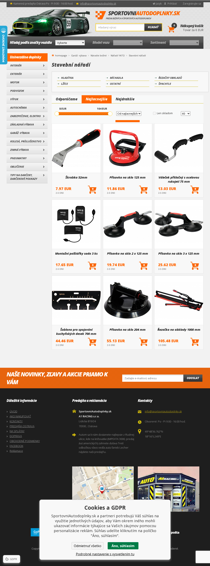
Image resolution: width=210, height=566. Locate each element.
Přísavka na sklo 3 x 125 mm (178, 253)
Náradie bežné (99, 55)
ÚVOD (13, 411)
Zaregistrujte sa (192, 3)
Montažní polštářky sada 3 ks (76, 253)
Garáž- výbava (20, 133)
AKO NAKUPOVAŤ (20, 416)
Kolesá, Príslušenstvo (25, 141)
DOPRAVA (16, 436)
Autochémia (18, 107)
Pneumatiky (18, 158)
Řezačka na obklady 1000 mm (179, 329)
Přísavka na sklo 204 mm (128, 329)
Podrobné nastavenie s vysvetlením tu (105, 554)
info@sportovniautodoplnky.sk (98, 3)
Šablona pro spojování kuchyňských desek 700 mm (76, 331)
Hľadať (153, 27)
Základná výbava (22, 124)
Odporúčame (67, 99)
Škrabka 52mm (76, 177)
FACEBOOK (16, 446)
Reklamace (16, 451)
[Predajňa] (169, 489)
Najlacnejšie (96, 99)
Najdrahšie (125, 99)
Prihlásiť (172, 3)
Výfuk (14, 99)
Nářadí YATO (118, 55)
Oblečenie (17, 166)
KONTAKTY (16, 421)
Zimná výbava (19, 150)
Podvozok (17, 91)
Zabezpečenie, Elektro (25, 116)
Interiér (16, 65)
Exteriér (16, 74)
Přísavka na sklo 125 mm (128, 177)
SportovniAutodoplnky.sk (138, 15)
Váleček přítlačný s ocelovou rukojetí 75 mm (179, 179)
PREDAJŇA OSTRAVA (22, 426)
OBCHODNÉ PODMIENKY (25, 441)
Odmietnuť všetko (87, 546)
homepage (61, 55)
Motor (14, 82)
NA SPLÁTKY (17, 431)
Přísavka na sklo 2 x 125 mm (127, 253)
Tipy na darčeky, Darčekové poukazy (23, 177)
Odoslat (193, 378)
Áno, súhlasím (123, 546)
